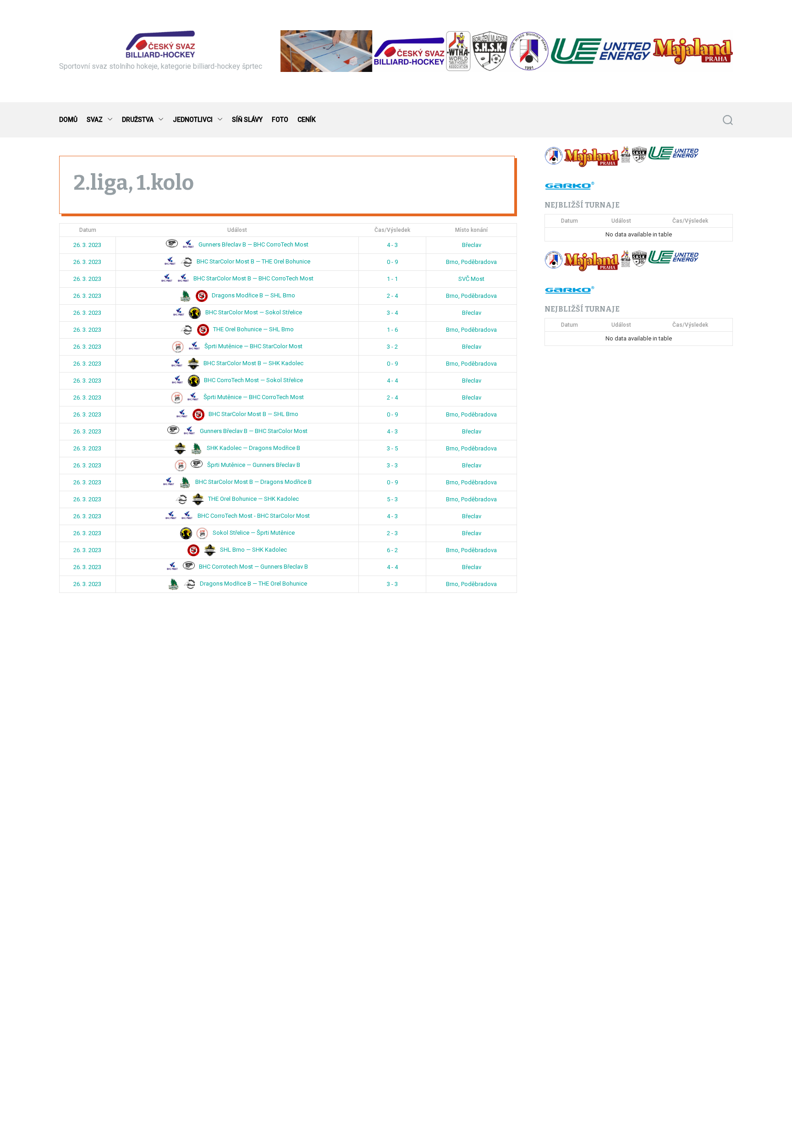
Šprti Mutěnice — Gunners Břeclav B (253, 465)
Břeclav (471, 244)
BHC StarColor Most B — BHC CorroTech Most (253, 278)
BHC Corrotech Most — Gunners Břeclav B (253, 567)
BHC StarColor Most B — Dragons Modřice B (253, 482)
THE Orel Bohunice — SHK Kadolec (253, 499)
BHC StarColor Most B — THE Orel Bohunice (252, 261)
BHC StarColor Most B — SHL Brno (252, 414)
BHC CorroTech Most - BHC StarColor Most (253, 516)
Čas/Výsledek (392, 230)
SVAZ (95, 119)
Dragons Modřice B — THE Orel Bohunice (252, 584)
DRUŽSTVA (138, 119)
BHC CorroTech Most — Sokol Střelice (253, 380)
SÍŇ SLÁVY (247, 119)
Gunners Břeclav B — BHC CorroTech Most (252, 244)
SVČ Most (471, 278)
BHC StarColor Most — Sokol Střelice (253, 312)
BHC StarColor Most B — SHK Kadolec (252, 363)
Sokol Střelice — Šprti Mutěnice (253, 533)
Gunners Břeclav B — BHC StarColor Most (253, 431)
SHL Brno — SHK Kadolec (253, 550)
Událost (237, 230)
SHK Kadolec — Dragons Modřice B (252, 448)
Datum (87, 230)
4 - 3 (392, 244)
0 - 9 (392, 261)
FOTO (280, 119)
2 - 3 (392, 533)
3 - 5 (392, 448)
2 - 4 (392, 295)
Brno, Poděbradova (471, 261)
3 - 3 (392, 465)
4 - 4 (392, 380)
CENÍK (306, 119)
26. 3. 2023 (87, 244)
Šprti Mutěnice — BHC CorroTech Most (253, 397)
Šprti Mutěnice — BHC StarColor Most (252, 346)
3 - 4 (392, 312)
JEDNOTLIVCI (193, 119)
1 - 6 (392, 329)
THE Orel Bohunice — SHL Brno (253, 329)
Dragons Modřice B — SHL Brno (252, 295)
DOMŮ (68, 119)
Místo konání (471, 230)
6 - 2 (392, 550)
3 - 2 (392, 346)
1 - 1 (392, 278)
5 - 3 (392, 499)
